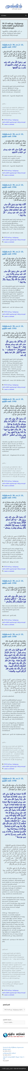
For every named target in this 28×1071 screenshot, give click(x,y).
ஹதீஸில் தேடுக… (8, 1019)
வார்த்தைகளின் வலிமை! (9, 1053)
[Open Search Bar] (26, 15)
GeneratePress (22, 1068)
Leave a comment (9, 124)
